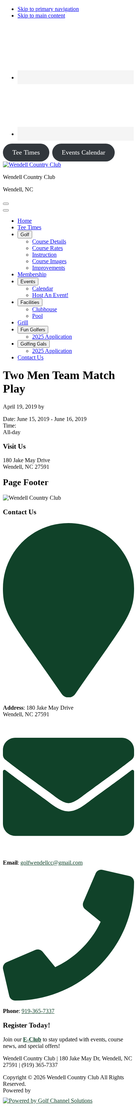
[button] (25, 234)
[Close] (6, 210)
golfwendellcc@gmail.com (51, 863)
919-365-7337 (38, 1011)
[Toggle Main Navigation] (6, 204)
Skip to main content (41, 15)
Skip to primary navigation (48, 9)
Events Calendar (83, 152)
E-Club (32, 1039)
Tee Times (26, 152)
